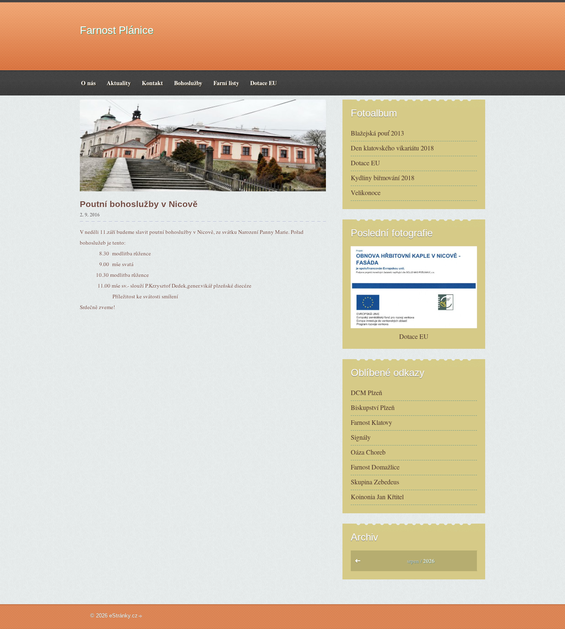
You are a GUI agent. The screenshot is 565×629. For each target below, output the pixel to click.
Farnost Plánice (116, 30)
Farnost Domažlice (375, 466)
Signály (361, 437)
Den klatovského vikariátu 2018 (392, 147)
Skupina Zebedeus (375, 481)
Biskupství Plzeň (373, 407)
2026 (429, 561)
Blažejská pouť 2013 (377, 133)
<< (359, 563)
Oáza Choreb (368, 452)
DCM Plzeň (366, 392)
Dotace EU (365, 162)
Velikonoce (366, 192)
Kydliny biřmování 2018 (382, 177)
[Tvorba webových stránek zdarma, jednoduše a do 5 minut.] (141, 616)
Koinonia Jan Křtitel (377, 496)
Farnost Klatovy (371, 422)
